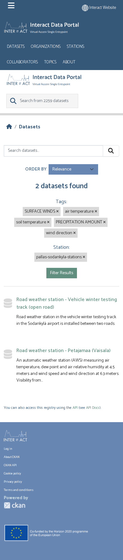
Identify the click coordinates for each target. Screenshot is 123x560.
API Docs (92, 408)
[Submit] (111, 151)
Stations (75, 46)
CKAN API (10, 465)
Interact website (102, 7)
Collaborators (22, 62)
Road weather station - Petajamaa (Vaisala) (63, 350)
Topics (50, 62)
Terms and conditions (18, 489)
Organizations (46, 46)
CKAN (14, 505)
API (75, 408)
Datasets (16, 46)
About (69, 62)
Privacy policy (13, 481)
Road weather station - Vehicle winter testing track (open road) (66, 303)
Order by (36, 169)
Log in (8, 448)
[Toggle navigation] (11, 5)
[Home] (9, 127)
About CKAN (12, 457)
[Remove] (57, 212)
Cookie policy (12, 473)
